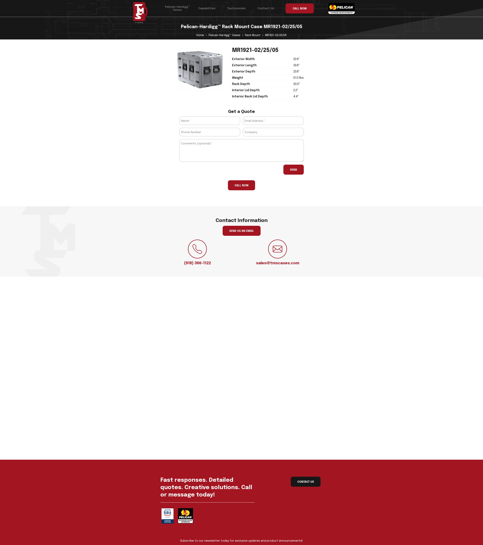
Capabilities (206, 8)
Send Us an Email (241, 231)
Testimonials (236, 8)
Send (293, 170)
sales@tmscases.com (277, 263)
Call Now (241, 185)
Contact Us (266, 8)
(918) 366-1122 (197, 263)
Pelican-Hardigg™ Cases (177, 8)
